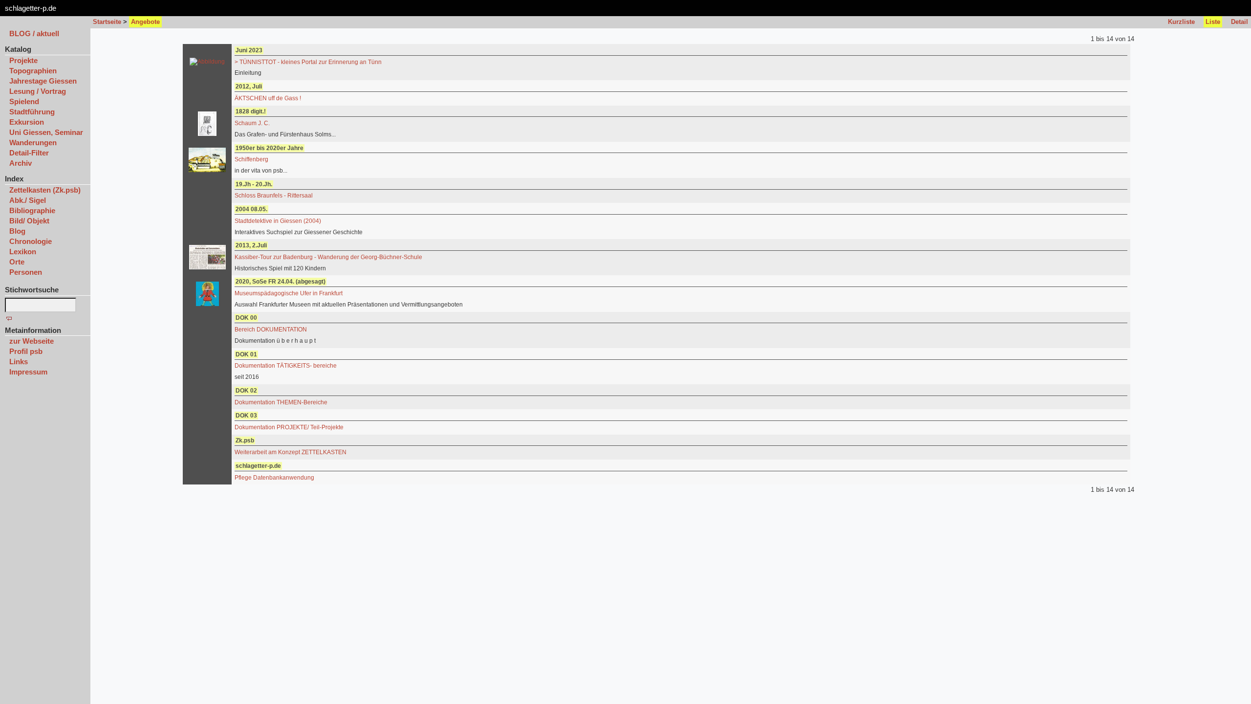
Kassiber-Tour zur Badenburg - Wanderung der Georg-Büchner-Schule (328, 257)
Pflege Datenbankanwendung (274, 477)
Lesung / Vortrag (37, 91)
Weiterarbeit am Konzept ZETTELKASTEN (290, 452)
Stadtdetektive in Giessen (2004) (278, 221)
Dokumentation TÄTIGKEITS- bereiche (286, 365)
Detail (1239, 21)
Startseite (107, 21)
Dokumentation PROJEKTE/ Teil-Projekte (289, 427)
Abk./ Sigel (27, 200)
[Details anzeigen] (207, 61)
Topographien (33, 70)
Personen (25, 272)
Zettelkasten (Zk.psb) (45, 190)
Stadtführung (32, 112)
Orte (16, 262)
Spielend (24, 101)
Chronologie (30, 241)
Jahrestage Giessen (43, 81)
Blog (17, 231)
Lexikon (22, 251)
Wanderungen (33, 142)
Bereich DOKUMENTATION (271, 329)
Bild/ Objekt (29, 221)
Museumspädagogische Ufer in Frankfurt (289, 293)
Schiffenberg (251, 159)
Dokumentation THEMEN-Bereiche (281, 402)
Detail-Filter (29, 153)
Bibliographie (32, 210)
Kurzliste (1181, 21)
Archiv (20, 163)
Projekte (23, 60)
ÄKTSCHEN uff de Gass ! (268, 98)
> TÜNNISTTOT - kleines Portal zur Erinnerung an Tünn (308, 62)
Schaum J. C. (252, 123)
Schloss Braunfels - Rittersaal (274, 195)
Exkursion (26, 122)
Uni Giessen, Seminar (46, 132)
